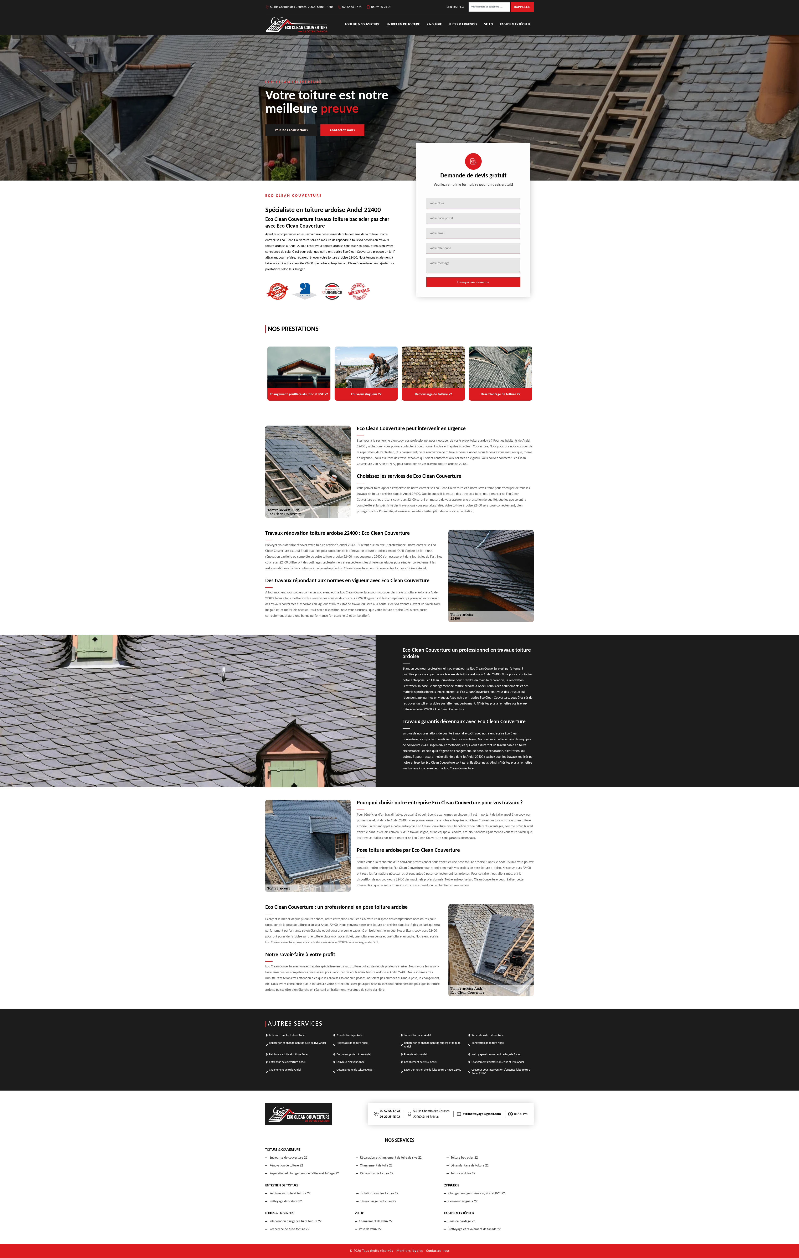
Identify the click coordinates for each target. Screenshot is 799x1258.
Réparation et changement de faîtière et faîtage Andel (432, 1044)
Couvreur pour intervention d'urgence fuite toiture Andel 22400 (500, 1071)
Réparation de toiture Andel (487, 1035)
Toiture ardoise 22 (463, 1173)
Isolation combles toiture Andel (287, 1035)
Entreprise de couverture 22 (288, 1157)
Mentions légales (409, 1251)
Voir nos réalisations (291, 130)
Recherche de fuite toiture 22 (289, 1229)
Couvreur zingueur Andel (350, 1062)
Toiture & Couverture (362, 24)
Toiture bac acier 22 (464, 1157)
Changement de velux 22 (375, 1221)
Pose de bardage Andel (349, 1035)
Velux (488, 24)
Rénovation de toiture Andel (487, 1043)
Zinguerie (434, 24)
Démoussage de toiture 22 (378, 1201)
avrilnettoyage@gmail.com (482, 1114)
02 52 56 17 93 (352, 7)
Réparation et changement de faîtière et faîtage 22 (304, 1173)
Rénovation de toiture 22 (286, 1165)
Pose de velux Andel (415, 1054)
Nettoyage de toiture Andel (352, 1043)
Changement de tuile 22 (376, 1165)
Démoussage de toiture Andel (353, 1054)
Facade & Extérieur (515, 24)
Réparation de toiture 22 (376, 1173)
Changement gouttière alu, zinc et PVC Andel (497, 1062)
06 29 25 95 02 (381, 7)
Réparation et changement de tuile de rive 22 (391, 1157)
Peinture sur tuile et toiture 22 (289, 1193)
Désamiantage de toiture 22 (470, 1165)
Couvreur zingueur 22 (463, 1201)
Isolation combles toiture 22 (379, 1193)
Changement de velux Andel (420, 1062)
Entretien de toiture (403, 24)
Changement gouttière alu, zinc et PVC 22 (476, 1193)
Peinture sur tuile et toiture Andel (288, 1054)
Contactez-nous (342, 130)
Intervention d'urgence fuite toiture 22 (295, 1221)
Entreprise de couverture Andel (287, 1062)
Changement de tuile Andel (285, 1069)
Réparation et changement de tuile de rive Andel (297, 1043)
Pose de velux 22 (370, 1229)
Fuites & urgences (463, 24)
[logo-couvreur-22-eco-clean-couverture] (296, 24)
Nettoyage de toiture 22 (285, 1201)
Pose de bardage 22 (461, 1221)
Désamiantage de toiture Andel (354, 1069)
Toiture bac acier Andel (417, 1035)
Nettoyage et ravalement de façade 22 (474, 1229)
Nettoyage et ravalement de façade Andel (495, 1054)
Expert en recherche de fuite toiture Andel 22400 (432, 1069)
